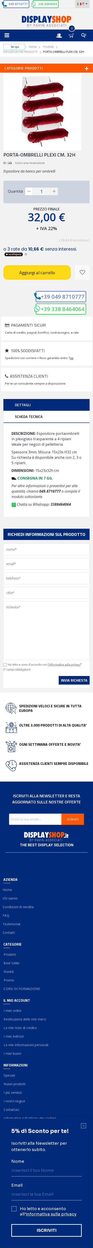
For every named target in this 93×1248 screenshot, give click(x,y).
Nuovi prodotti (14, 1084)
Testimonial (11, 924)
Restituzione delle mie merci (24, 1019)
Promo (8, 980)
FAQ (6, 915)
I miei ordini (12, 1010)
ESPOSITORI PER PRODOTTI (20, 52)
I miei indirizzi (13, 1036)
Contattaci (11, 1109)
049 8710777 (18, 4)
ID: (5, 163)
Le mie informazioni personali (25, 1045)
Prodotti (48, 47)
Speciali (9, 1075)
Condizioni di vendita (18, 907)
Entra (61, 31)
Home (33, 47)
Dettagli (23, 405)
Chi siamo (10, 898)
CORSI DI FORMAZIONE (21, 989)
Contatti (9, 932)
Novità (8, 971)
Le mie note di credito (20, 1028)
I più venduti (12, 1092)
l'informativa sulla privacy (64, 665)
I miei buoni (12, 1053)
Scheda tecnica (29, 416)
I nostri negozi (14, 1101)
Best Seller (11, 963)
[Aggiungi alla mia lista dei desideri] (82, 272)
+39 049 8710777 (62, 296)
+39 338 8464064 (62, 309)
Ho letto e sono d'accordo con (45, 665)
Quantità (15, 191)
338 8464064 (47, 4)
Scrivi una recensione (30, 163)
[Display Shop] (46, 22)
